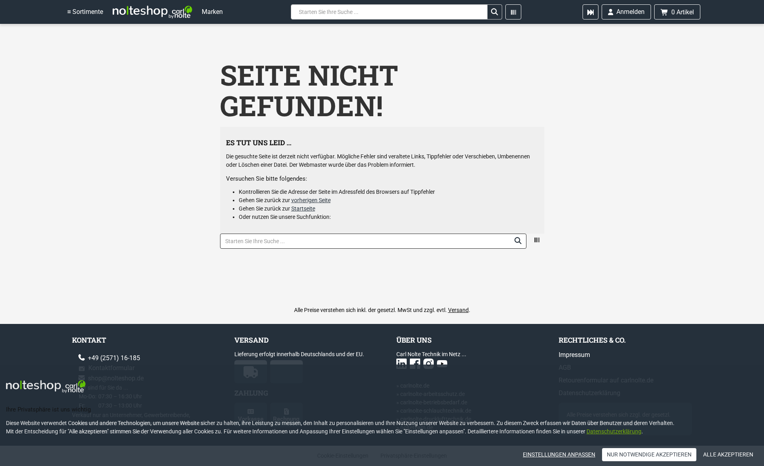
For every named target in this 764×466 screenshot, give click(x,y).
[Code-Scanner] (513, 11)
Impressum (574, 355)
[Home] (152, 12)
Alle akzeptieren (728, 454)
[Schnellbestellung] (590, 11)
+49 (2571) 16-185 (113, 358)
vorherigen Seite (311, 200)
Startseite (303, 208)
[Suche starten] (494, 12)
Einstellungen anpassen (559, 454)
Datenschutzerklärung (614, 431)
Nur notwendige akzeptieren (649, 454)
